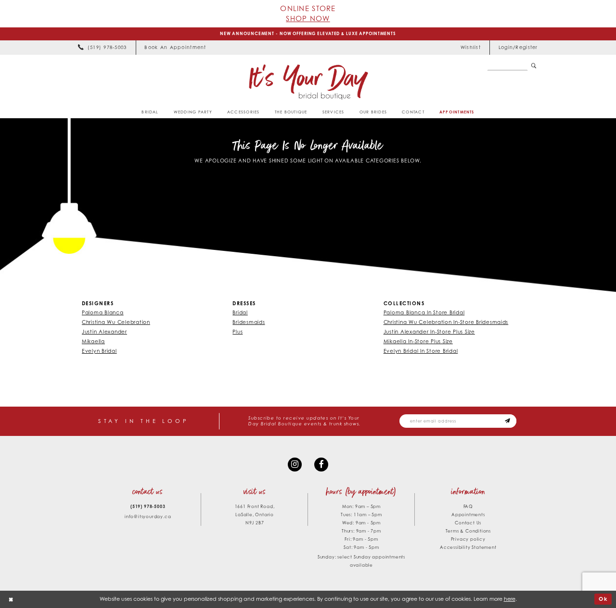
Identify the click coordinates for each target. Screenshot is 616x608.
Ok (603, 599)
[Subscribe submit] (508, 421)
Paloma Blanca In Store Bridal (424, 312)
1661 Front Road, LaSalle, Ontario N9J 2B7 (255, 514)
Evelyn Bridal (99, 351)
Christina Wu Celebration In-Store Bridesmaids (446, 322)
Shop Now (308, 18)
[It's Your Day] (307, 81)
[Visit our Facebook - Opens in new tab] (321, 465)
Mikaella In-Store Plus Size (418, 341)
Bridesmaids (248, 322)
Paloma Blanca (103, 312)
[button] (518, 47)
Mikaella (93, 341)
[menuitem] (102, 47)
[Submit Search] (534, 66)
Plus (237, 332)
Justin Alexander (104, 332)
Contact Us (468, 522)
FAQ (468, 506)
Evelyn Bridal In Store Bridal (421, 351)
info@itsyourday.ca (148, 516)
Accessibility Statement (468, 547)
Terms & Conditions (468, 531)
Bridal (239, 312)
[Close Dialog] (11, 599)
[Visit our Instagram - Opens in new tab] (295, 465)
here (509, 599)
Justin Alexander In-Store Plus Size (429, 332)
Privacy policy (468, 539)
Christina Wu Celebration (116, 322)
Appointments (468, 514)
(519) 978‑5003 (147, 506)
